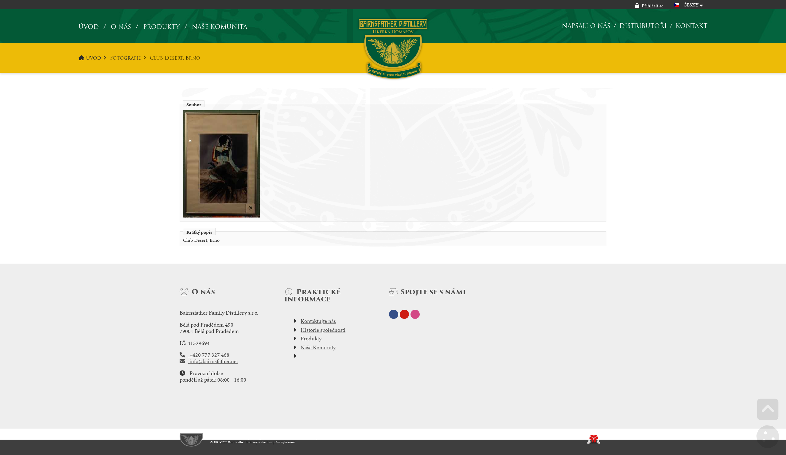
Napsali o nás (586, 25)
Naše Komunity (318, 347)
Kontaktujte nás (318, 321)
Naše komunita (219, 27)
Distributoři (643, 25)
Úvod (393, 48)
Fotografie (125, 58)
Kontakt (691, 25)
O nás (121, 27)
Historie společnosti (323, 330)
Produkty (161, 27)
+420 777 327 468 (208, 355)
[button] (649, 6)
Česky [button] (690, 4)
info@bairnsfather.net (213, 361)
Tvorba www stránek (593, 439)
